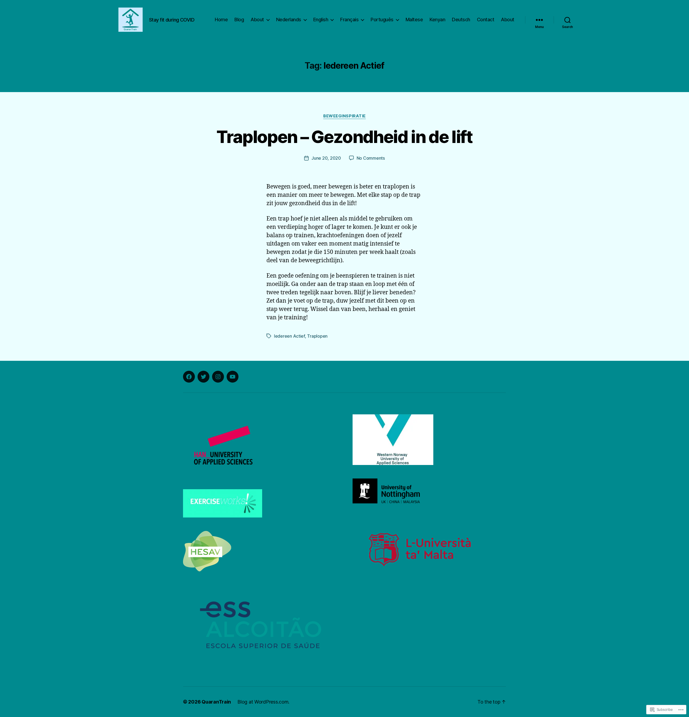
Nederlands (288, 19)
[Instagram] (218, 377)
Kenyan (437, 19)
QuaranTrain (216, 702)
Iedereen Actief (289, 336)
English (320, 19)
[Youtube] (232, 377)
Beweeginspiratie (344, 116)
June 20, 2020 (326, 158)
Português (382, 19)
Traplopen (317, 336)
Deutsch (461, 19)
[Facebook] (189, 377)
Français (349, 19)
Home (221, 19)
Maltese (414, 19)
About (257, 19)
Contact (485, 19)
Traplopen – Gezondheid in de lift (344, 136)
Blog (239, 19)
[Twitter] (203, 377)
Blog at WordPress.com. (263, 702)
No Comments (371, 158)
